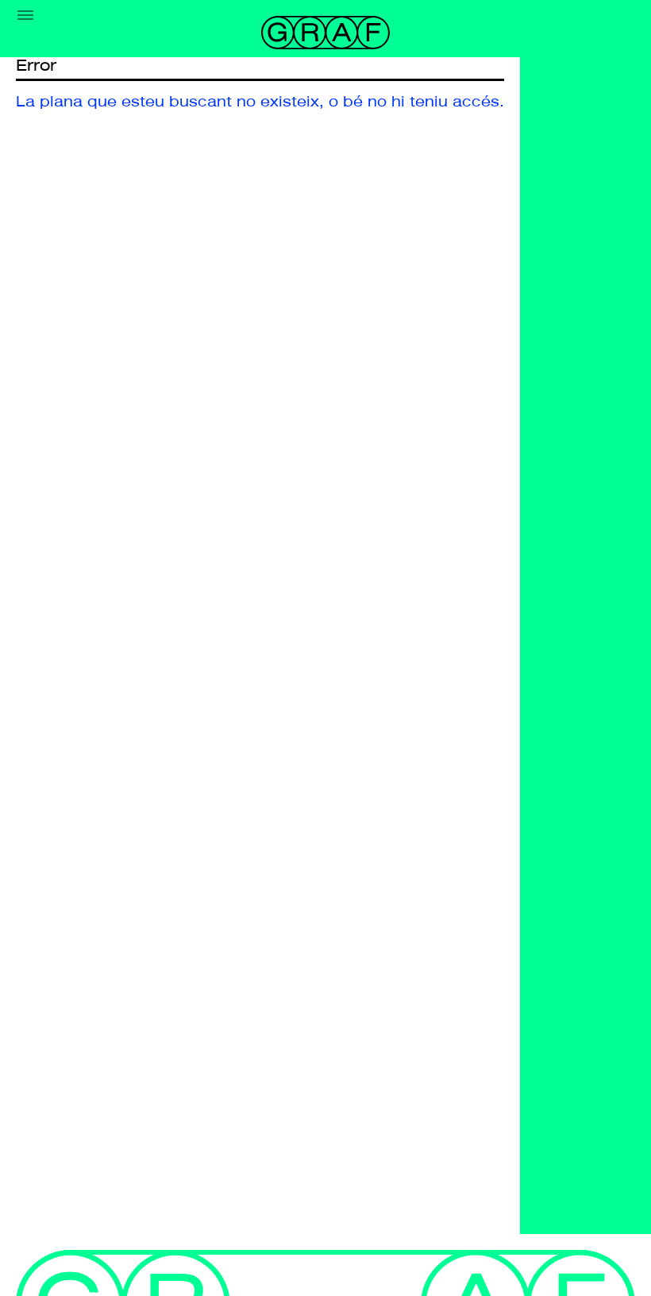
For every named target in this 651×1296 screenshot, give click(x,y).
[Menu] (25, 15)
